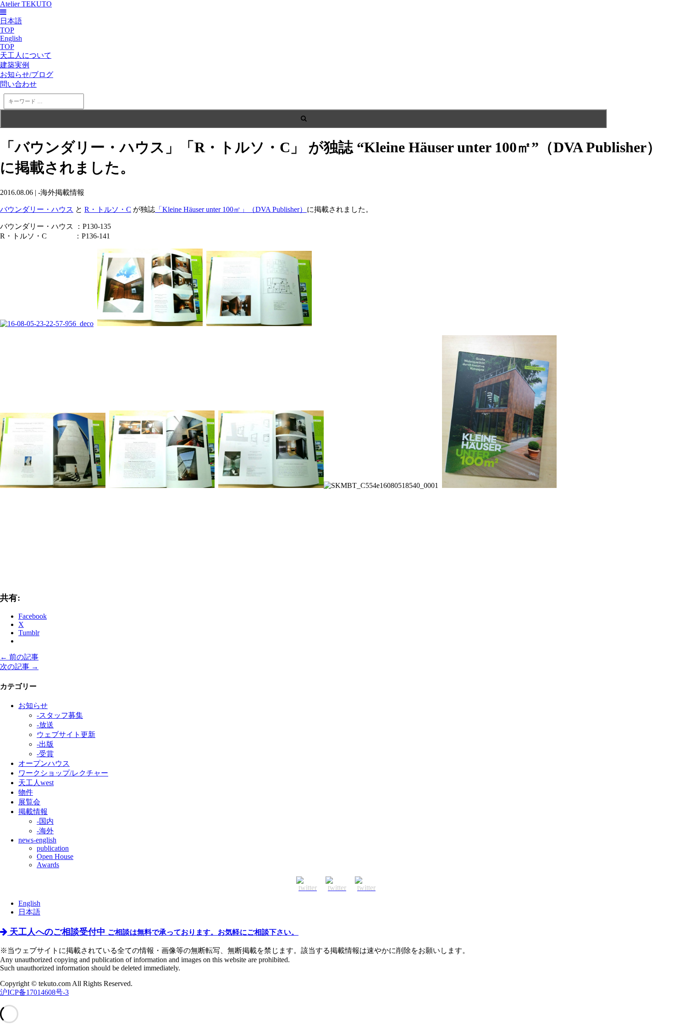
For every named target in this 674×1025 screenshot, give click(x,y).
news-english (37, 840)
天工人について (25, 55)
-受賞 (45, 754)
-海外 (45, 831)
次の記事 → (19, 666)
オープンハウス (44, 763)
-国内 (45, 821)
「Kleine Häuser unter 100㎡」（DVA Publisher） (231, 209)
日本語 (29, 912)
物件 (25, 792)
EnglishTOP (11, 42)
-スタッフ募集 (60, 715)
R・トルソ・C (107, 209)
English (29, 903)
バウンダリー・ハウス (36, 209)
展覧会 (29, 802)
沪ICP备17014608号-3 (34, 992)
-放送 (45, 725)
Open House (55, 856)
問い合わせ (18, 84)
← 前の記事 (19, 657)
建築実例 (14, 65)
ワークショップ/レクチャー (63, 773)
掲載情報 (33, 811)
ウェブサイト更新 (66, 734)
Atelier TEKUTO (26, 4)
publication (53, 848)
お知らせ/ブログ (26, 74)
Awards (48, 865)
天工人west (36, 783)
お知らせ (33, 705)
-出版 (45, 744)
